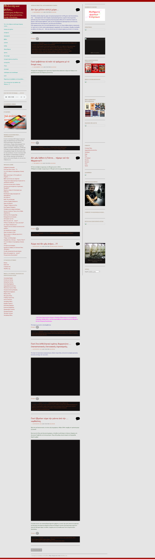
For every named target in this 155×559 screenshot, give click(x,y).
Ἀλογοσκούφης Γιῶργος (63, 331)
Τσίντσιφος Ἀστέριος (8, 313)
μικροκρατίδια (40, 406)
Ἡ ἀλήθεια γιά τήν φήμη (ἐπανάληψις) (12, 209)
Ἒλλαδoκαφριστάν (40, 46)
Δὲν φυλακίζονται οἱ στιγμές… (10, 230)
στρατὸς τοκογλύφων (64, 51)
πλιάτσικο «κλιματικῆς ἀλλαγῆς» (44, 51)
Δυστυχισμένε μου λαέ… (9, 218)
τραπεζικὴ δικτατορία (64, 52)
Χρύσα (86, 165)
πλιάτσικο (36, 51)
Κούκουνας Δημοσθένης (9, 307)
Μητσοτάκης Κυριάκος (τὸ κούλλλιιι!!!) (50, 148)
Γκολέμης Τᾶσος (88, 148)
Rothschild (51, 403)
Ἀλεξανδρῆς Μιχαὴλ (8, 278)
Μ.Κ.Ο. (58, 46)
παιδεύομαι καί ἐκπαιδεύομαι (11, 72)
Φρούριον (87, 162)
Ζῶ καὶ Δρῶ (7, 56)
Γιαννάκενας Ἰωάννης (8, 280)
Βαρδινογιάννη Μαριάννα (64, 233)
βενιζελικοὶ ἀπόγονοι (52, 404)
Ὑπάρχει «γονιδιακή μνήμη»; (10, 238)
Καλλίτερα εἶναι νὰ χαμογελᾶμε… (11, 215)
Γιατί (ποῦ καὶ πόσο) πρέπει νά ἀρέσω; (12, 184)
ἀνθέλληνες (37, 148)
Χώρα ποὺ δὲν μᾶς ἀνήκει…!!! (44, 244)
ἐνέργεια (36, 539)
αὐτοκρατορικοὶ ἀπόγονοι (42, 404)
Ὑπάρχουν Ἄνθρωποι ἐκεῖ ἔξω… (11, 205)
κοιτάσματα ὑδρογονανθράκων (44, 539)
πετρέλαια (40, 540)
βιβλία (5, 39)
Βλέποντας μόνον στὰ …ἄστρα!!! (11, 220)
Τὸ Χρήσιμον (88, 158)
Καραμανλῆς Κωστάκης (52, 333)
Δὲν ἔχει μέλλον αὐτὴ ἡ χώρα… (45, 9)
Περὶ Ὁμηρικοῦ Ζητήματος (9, 207)
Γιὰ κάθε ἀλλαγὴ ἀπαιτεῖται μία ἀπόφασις (12, 251)
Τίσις (86, 156)
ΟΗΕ (38, 47)
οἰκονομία (6, 69)
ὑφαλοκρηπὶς (55, 540)
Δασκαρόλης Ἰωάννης (8, 282)
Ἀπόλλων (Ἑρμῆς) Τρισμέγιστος (11, 201)
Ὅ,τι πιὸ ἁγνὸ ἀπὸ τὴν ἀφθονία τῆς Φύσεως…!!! (12, 83)
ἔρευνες (5, 52)
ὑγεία (5, 75)
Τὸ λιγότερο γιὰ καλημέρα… (10, 245)
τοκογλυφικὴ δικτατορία (50, 52)
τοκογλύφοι (58, 52)
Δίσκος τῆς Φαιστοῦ (8, 203)
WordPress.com (64, 555)
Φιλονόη (53, 12)
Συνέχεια (34, 38)
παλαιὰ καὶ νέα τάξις (41, 407)
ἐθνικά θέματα (7, 49)
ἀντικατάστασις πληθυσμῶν (42, 44)
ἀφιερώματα (7, 36)
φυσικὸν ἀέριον (62, 540)
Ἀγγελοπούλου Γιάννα (66, 43)
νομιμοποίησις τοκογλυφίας (55, 406)
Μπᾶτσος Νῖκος (7, 293)
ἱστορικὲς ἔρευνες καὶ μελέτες (11, 59)
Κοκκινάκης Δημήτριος (9, 305)
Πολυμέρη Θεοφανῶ (8, 311)
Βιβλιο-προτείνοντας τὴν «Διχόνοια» (11, 178)
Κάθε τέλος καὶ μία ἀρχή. (9, 199)
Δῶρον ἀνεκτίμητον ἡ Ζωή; (9, 232)
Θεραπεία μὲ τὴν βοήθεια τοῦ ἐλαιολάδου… (14, 79)
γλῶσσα (6, 42)
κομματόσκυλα (54, 46)
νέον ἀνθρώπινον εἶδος (64, 46)
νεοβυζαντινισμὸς (46, 406)
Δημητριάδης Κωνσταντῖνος (10, 286)
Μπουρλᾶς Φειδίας (8, 295)
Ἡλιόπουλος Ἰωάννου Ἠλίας (10, 287)
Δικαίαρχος (87, 152)
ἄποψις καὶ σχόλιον (8, 29)
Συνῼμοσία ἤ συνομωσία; (9, 167)
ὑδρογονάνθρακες (49, 540)
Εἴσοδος (5, 262)
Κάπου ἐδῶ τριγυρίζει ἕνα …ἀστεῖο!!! (12, 253)
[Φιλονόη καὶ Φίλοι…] (15, 19)
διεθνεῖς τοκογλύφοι (60, 404)
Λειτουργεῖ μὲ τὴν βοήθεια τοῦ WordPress (40, 555)
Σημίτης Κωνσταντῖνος (42, 334)
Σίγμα (86, 154)
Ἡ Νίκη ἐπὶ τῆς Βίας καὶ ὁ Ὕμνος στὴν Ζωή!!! (14, 222)
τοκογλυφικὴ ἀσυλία (42, 52)
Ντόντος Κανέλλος (8, 299)
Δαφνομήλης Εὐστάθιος (68, 537)
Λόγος (5, 65)
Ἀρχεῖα (86, 271)
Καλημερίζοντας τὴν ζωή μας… (10, 217)
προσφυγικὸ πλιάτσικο (55, 51)
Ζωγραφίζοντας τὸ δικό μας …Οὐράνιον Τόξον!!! (14, 240)
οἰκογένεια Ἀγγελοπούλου (44, 47)
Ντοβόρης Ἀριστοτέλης (9, 297)
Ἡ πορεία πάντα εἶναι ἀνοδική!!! (11, 255)
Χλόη (86, 164)
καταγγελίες (7, 62)
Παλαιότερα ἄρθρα (36, 549)
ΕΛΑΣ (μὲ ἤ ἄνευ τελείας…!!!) (10, 169)
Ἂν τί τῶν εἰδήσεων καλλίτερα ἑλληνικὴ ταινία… (13, 25)
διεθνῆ (5, 46)
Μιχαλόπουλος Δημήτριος (9, 291)
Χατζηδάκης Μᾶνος (8, 301)
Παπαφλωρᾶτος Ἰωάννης (9, 309)
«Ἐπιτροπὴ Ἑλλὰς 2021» (57, 43)
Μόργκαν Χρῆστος (61, 148)
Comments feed (7, 266)
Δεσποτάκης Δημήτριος (9, 284)
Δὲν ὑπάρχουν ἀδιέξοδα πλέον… (11, 224)
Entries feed (6, 264)
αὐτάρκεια (6, 32)
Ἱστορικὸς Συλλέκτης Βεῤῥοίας (10, 289)
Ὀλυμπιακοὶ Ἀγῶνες (54, 47)
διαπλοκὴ (50, 44)
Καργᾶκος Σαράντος (8, 303)
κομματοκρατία (47, 46)
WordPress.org (7, 268)
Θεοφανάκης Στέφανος (56, 246)
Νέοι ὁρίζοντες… (7, 197)
